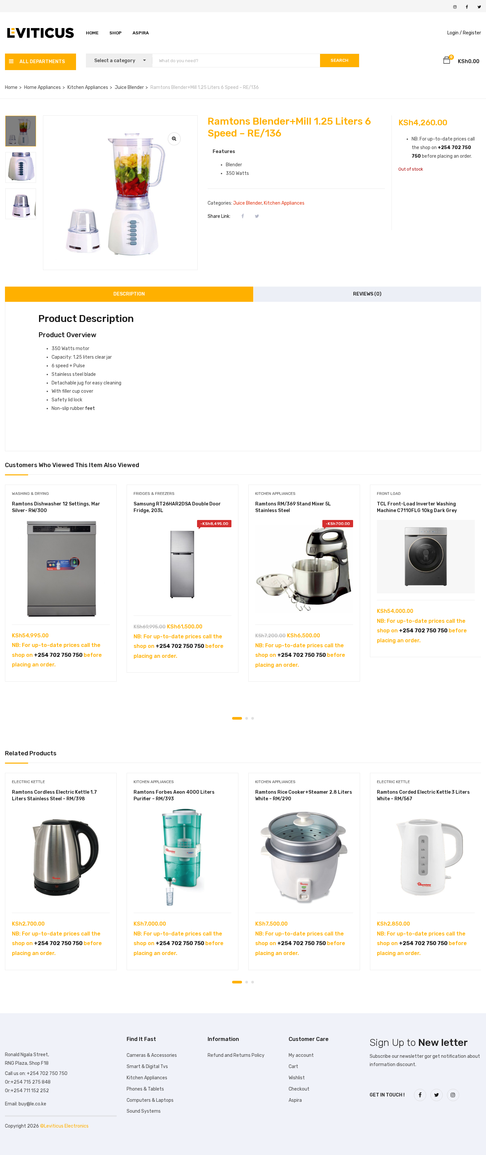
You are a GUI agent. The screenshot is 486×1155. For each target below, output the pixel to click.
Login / (454, 33)
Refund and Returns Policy (236, 1055)
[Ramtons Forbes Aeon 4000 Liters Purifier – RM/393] (182, 857)
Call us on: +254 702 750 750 (36, 1073)
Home (92, 32)
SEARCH (339, 60)
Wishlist (297, 1078)
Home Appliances (42, 87)
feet (89, 408)
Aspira (141, 32)
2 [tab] (246, 718)
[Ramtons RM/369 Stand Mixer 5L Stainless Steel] (304, 569)
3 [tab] (252, 718)
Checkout (299, 1089)
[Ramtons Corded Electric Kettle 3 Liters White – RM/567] (426, 857)
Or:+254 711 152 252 (27, 1091)
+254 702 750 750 (58, 655)
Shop (115, 32)
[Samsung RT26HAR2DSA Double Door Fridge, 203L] (182, 564)
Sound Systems (144, 1111)
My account (301, 1055)
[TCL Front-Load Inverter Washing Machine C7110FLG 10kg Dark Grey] (426, 556)
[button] (446, 61)
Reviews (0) (367, 294)
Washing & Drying (30, 493)
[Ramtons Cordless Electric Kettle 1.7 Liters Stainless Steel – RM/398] (61, 857)
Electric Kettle (28, 781)
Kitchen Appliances (87, 87)
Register (472, 33)
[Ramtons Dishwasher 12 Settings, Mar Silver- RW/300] (61, 569)
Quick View (61, 607)
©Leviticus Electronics (64, 1126)
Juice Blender (129, 87)
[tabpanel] (61, 588)
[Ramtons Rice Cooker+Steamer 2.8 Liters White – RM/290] (304, 857)
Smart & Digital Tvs (147, 1066)
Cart (293, 1066)
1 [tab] (237, 718)
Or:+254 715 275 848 (28, 1082)
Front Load (389, 493)
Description (129, 294)
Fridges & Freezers (154, 493)
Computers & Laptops (150, 1100)
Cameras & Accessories (152, 1055)
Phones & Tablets (145, 1089)
